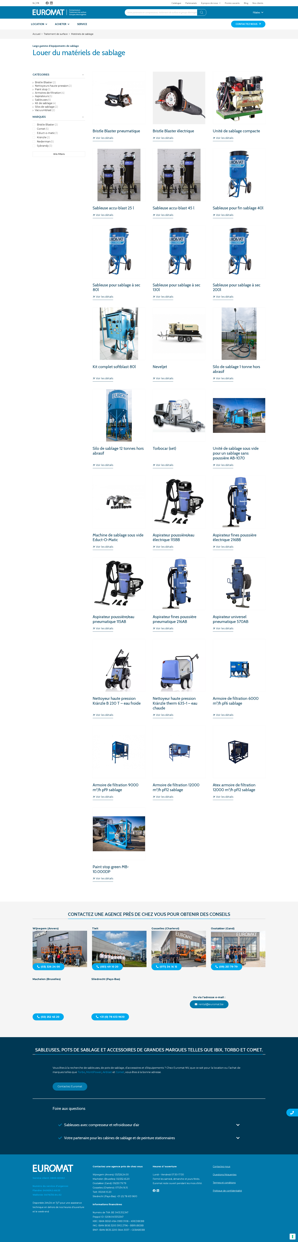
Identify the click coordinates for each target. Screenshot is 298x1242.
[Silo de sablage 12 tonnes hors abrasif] (119, 428)
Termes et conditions (224, 1182)
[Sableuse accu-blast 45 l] (179, 183)
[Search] (201, 12)
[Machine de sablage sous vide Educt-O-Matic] (119, 513)
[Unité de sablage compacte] (239, 106)
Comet (120, 1072)
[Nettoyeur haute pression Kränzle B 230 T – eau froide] (119, 678)
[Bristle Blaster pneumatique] (119, 106)
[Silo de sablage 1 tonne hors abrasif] (239, 344)
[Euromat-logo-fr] (59, 12)
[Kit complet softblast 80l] (119, 344)
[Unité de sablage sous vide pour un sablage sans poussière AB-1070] (239, 428)
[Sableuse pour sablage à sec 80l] (119, 263)
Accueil (36, 34)
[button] (220, 3)
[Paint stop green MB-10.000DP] (119, 844)
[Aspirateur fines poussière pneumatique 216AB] (179, 594)
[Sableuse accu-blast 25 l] (119, 183)
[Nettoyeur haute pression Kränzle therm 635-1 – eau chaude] (179, 678)
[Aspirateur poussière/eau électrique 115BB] (179, 513)
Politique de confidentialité (227, 1190)
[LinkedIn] (51, 3)
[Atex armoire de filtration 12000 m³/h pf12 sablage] (239, 763)
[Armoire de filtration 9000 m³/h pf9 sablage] (119, 763)
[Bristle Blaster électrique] (179, 106)
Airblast (107, 1072)
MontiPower (94, 1072)
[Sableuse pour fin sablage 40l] (239, 183)
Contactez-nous (221, 1166)
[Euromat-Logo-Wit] (59, 1168)
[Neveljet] (179, 344)
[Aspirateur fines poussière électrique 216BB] (239, 513)
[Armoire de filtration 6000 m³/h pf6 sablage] (239, 678)
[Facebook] (47, 3)
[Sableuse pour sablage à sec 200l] (239, 263)
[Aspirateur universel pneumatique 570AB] (239, 594)
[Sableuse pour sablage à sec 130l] (179, 263)
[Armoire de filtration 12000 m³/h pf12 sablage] (179, 763)
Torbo (81, 1072)
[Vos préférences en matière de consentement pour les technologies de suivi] (293, 1237)
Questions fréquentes (224, 1174)
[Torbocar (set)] (179, 428)
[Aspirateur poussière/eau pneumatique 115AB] (119, 594)
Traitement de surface (56, 34)
